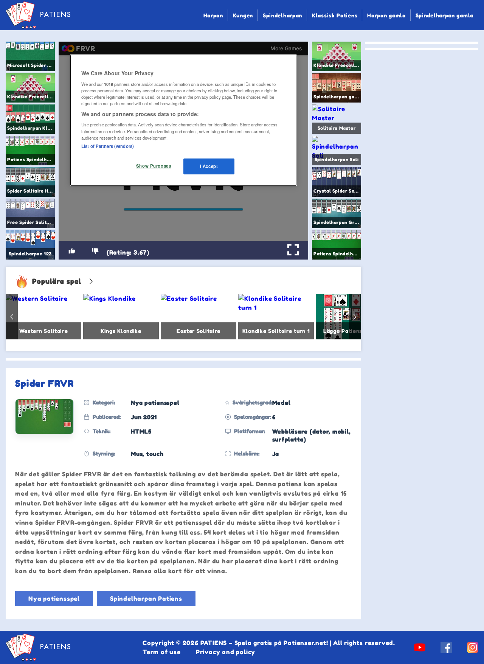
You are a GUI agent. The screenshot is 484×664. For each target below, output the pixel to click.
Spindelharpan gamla (444, 15)
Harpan (213, 15)
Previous (12, 316)
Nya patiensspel (54, 598)
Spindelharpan (282, 15)
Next (355, 316)
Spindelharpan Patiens (146, 598)
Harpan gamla (386, 15)
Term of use (162, 652)
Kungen (243, 15)
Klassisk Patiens (334, 15)
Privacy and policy (225, 652)
